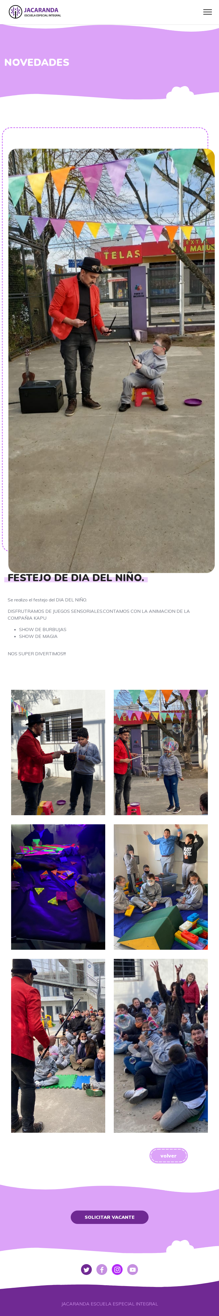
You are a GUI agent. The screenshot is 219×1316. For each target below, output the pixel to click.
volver (169, 1155)
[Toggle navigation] (207, 12)
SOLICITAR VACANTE (110, 1217)
